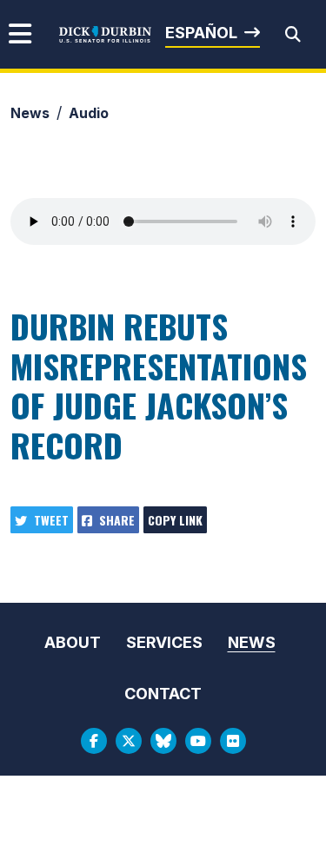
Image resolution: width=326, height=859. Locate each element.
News (30, 113)
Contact (163, 693)
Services (164, 642)
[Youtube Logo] (198, 741)
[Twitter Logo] (129, 741)
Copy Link (175, 520)
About (72, 642)
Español (201, 32)
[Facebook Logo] (94, 741)
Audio (89, 113)
